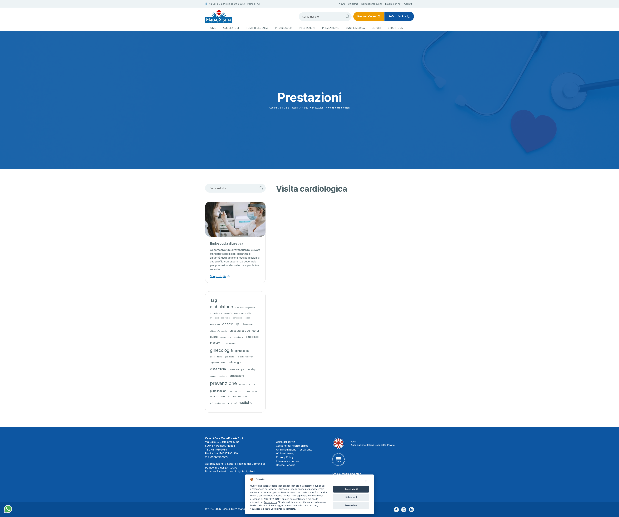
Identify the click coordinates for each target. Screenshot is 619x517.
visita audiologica (217, 403)
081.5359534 (219, 449)
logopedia (214, 363)
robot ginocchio (237, 391)
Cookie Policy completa (282, 509)
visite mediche (240, 402)
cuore (214, 336)
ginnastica (242, 350)
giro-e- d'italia (216, 357)
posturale (223, 376)
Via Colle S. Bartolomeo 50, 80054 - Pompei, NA (234, 3)
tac (228, 396)
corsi (255, 330)
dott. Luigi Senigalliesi (242, 471)
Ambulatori (231, 27)
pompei (213, 376)
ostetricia (218, 369)
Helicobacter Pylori (245, 357)
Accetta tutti (351, 489)
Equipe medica (355, 27)
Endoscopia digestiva (226, 243)
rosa (248, 391)
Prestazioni (307, 27)
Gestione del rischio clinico (292, 445)
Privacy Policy (284, 457)
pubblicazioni (218, 391)
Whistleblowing (285, 453)
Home (212, 27)
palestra (233, 369)
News (342, 3)
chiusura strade (240, 330)
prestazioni (237, 375)
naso (223, 363)
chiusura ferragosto (218, 331)
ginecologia (221, 350)
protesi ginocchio (247, 384)
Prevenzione (330, 27)
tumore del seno (240, 396)
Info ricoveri (283, 27)
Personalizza (351, 505)
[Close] (365, 481)
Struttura (395, 27)
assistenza (225, 318)
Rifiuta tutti (351, 497)
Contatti (408, 3)
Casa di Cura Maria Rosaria (283, 107)
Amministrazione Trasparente (294, 449)
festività (215, 343)
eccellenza (238, 337)
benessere (237, 318)
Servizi (376, 27)
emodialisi (252, 336)
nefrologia (234, 362)
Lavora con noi (393, 3)
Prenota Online (366, 16)
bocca (247, 318)
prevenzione (223, 383)
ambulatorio (221, 306)
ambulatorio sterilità (242, 313)
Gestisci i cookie (285, 465)
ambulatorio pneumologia (221, 313)
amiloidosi (214, 318)
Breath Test (215, 325)
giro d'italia (229, 357)
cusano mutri (225, 337)
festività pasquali (230, 343)
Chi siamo (353, 3)
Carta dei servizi (285, 441)
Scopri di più (218, 276)
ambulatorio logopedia (245, 308)
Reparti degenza (257, 27)
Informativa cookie (287, 461)
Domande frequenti (371, 3)
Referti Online (397, 16)
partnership (248, 369)
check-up (230, 324)
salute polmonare (217, 396)
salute (254, 391)
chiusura (247, 324)
